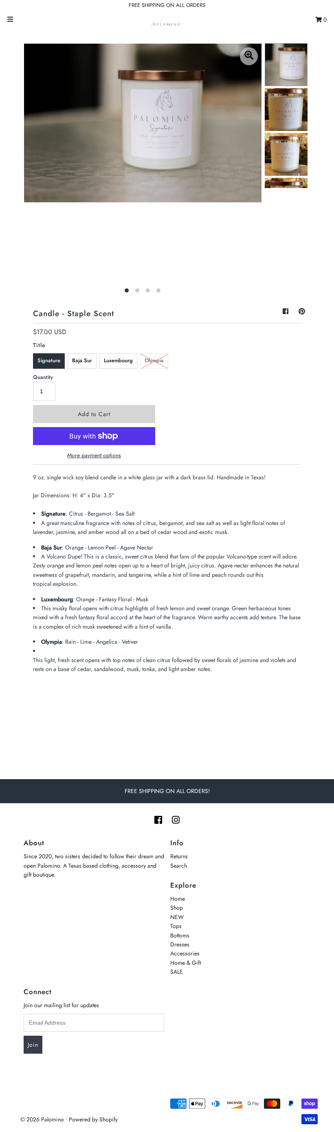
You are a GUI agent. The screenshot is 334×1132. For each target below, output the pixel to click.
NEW (177, 917)
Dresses (179, 944)
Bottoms (179, 935)
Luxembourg (118, 360)
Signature (48, 360)
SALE (176, 972)
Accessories (185, 953)
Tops (176, 926)
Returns (179, 856)
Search (178, 866)
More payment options (94, 455)
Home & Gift (185, 963)
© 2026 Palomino (42, 1119)
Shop (176, 908)
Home (177, 899)
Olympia (154, 360)
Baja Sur (82, 360)
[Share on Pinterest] (302, 311)
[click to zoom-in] (249, 56)
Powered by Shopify (93, 1119)
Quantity (43, 377)
